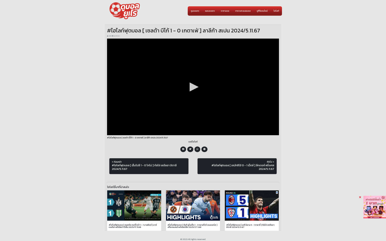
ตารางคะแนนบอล (243, 11)
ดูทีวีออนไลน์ (262, 11)
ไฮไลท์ (276, 11)
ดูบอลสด (195, 11)
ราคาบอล (225, 11)
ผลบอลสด (210, 11)
